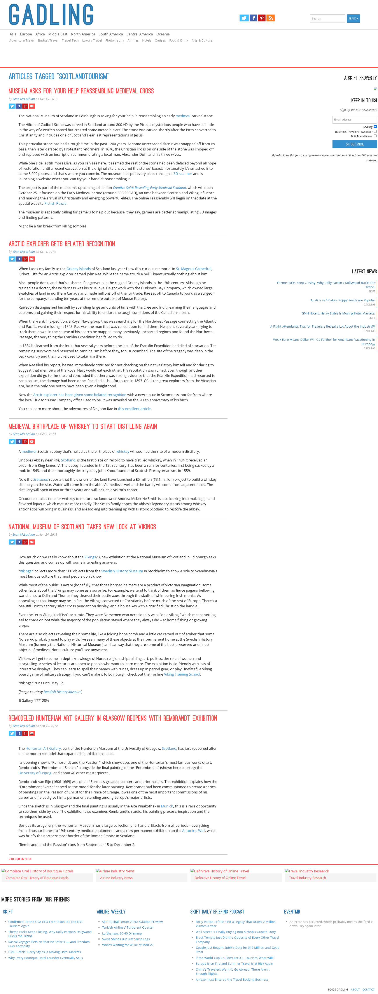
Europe (26, 34)
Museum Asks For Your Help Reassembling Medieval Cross (81, 91)
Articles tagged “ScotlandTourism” (59, 77)
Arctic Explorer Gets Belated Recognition (62, 244)
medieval (183, 116)
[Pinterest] (262, 17)
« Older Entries (20, 859)
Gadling (94, 14)
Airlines (133, 40)
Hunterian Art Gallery (43, 748)
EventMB (292, 912)
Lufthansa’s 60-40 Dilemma (122, 933)
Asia (13, 34)
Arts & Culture (202, 40)
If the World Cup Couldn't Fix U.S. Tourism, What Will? (235, 958)
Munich (167, 806)
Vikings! (26, 571)
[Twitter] (244, 17)
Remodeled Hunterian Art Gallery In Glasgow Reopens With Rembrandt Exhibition (113, 718)
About (355, 989)
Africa (40, 34)
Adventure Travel (22, 40)
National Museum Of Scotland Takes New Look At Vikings (82, 527)
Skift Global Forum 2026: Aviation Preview (132, 922)
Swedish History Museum (122, 571)
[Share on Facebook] (19, 106)
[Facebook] (253, 17)
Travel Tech (70, 40)
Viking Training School (182, 674)
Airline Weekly (111, 912)
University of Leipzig (35, 772)
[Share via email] (32, 106)
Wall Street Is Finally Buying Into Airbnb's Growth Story (236, 932)
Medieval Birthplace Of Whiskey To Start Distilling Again (83, 427)
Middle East (57, 34)
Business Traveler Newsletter (354, 132)
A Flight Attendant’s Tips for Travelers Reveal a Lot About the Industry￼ (322, 326)
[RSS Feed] (270, 17)
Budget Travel (48, 40)
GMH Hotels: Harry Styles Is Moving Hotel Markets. (338, 313)
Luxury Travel (92, 40)
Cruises (160, 40)
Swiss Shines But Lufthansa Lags (126, 939)
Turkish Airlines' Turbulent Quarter (128, 927)
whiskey (122, 451)
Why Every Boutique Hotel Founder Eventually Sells (45, 958)
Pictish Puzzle (55, 203)
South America (111, 34)
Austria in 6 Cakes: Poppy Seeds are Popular (343, 300)
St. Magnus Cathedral (193, 268)
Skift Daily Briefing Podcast (218, 912)
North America (83, 34)
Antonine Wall (193, 830)
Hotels (146, 40)
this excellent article (134, 408)
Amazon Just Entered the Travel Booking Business (232, 979)
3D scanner (182, 173)
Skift (8, 912)
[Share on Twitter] (12, 106)
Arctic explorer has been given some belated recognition (79, 394)
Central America (139, 34)
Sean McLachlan (24, 99)
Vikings (90, 557)
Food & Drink (178, 40)
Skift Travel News (361, 136)
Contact (368, 989)
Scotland (68, 460)
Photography (114, 40)
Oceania (163, 34)
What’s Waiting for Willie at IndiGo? (127, 945)
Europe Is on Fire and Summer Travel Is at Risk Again (234, 963)
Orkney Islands (78, 268)
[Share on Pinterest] (25, 106)
